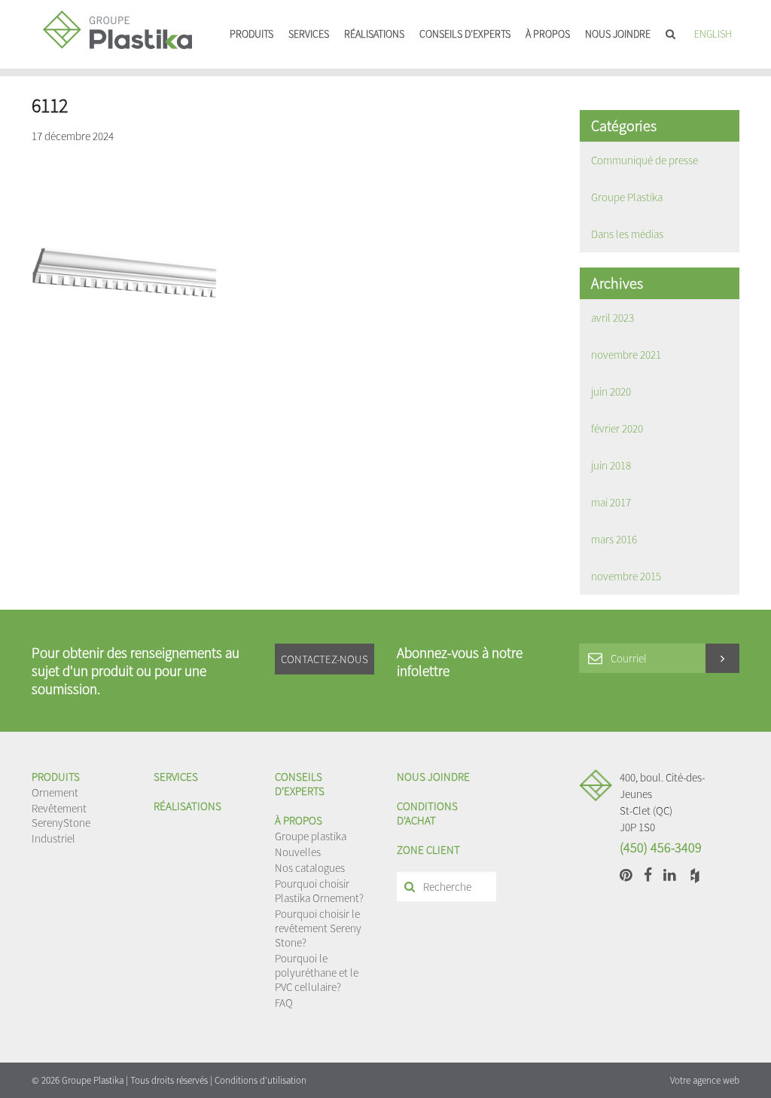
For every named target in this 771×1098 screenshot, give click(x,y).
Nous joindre (618, 34)
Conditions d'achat (427, 813)
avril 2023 (612, 317)
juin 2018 (611, 465)
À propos (548, 34)
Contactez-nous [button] (324, 659)
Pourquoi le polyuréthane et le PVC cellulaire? (316, 972)
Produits (251, 34)
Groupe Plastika (627, 197)
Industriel (53, 838)
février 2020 (617, 428)
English (713, 34)
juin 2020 (611, 391)
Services (308, 34)
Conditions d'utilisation (260, 1080)
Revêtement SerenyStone (61, 815)
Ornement (55, 792)
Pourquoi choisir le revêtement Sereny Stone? (318, 928)
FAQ (284, 1003)
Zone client (428, 850)
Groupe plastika (310, 836)
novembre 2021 (626, 354)
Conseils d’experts (464, 34)
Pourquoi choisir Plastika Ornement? (319, 890)
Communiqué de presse (644, 160)
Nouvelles (298, 852)
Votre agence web (704, 1080)
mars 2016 (614, 539)
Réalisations (374, 34)
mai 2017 (611, 502)
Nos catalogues (310, 868)
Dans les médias (627, 234)
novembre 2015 (626, 576)
